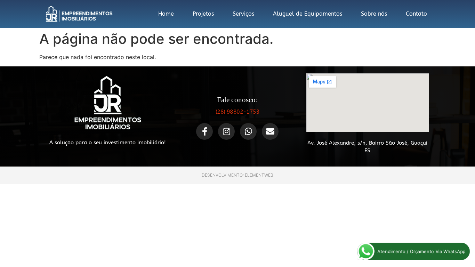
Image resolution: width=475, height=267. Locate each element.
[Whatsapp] (248, 131)
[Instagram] (226, 131)
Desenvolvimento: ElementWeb (237, 175)
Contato (416, 13)
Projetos (203, 13)
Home (166, 13)
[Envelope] (270, 131)
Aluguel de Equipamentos (307, 13)
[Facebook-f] (204, 131)
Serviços (243, 13)
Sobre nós (374, 13)
